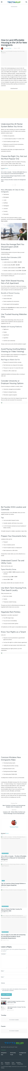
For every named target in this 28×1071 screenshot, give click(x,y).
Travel (11, 1054)
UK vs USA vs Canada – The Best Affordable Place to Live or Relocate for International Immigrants (13, 857)
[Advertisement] (14, 23)
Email (2, 977)
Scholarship (13, 1052)
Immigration (5, 853)
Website (3, 983)
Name (3, 971)
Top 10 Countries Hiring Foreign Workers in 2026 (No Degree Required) (13, 884)
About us (13, 1064)
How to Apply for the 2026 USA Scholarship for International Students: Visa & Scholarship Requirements (13, 936)
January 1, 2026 (17, 48)
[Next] (15, 185)
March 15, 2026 (4, 861)
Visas (20, 1054)
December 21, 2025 (5, 912)
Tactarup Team (8, 48)
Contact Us (7, 1064)
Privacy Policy (20, 1064)
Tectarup (10, 1066)
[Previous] (13, 185)
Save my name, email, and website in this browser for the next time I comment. (14, 989)
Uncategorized (22, 1052)
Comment (3, 954)
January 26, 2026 (5, 887)
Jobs (3, 880)
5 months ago (11, 1004)
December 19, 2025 (5, 940)
